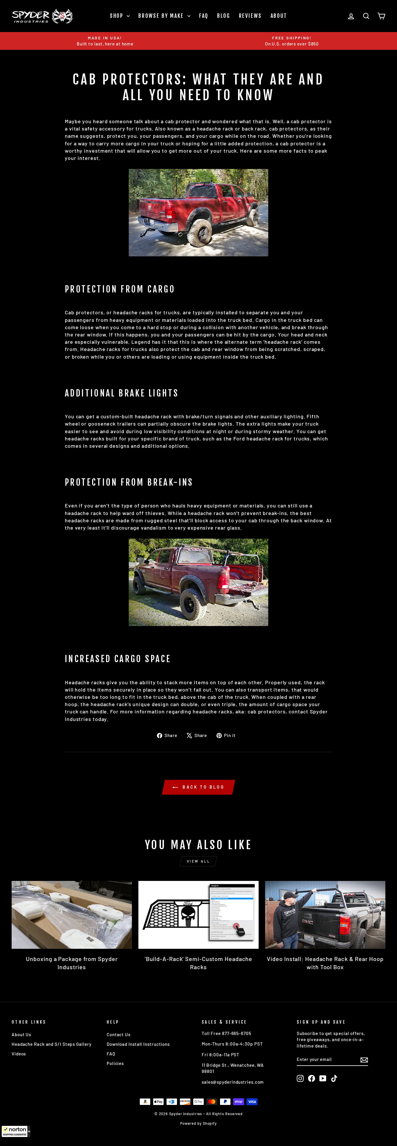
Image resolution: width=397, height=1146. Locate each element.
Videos (19, 1053)
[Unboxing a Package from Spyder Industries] (72, 915)
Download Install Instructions (138, 1044)
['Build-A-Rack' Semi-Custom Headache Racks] (198, 915)
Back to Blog (202, 786)
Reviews (250, 16)
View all (198, 861)
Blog (223, 16)
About (279, 16)
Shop (118, 16)
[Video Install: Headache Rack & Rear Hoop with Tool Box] (325, 915)
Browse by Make (162, 16)
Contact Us (118, 1034)
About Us (21, 1034)
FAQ (203, 16)
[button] (16, 1131)
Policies (115, 1063)
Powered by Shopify (198, 1123)
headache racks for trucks (146, 312)
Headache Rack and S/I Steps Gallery (52, 1044)
